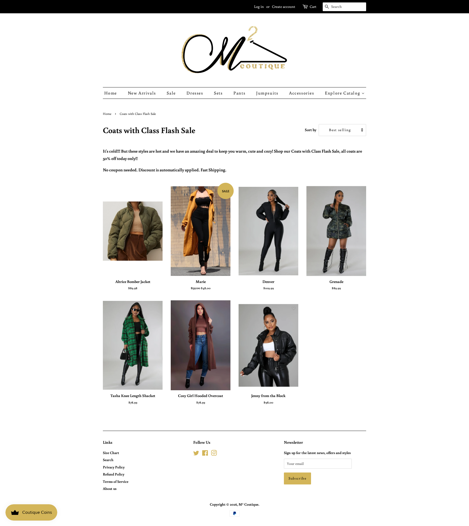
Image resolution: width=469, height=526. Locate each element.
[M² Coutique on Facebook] (205, 454)
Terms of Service (115, 481)
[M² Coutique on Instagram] (214, 454)
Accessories (301, 93)
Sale (171, 93)
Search (108, 459)
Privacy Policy (114, 467)
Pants (239, 93)
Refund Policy (113, 474)
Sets (218, 93)
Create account (283, 6)
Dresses (194, 93)
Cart (313, 6)
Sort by (310, 129)
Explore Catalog (343, 93)
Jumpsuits (267, 93)
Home (110, 93)
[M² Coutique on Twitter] (196, 454)
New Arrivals (142, 93)
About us (109, 488)
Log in (259, 6)
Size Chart (111, 452)
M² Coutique (248, 504)
